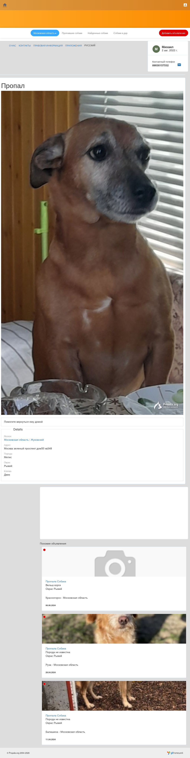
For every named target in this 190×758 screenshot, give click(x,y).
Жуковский (37, 439)
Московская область (16, 439)
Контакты (25, 45)
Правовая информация (48, 45)
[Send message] (179, 64)
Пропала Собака (56, 581)
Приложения (73, 45)
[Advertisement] (114, 513)
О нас (12, 45)
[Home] (5, 5)
